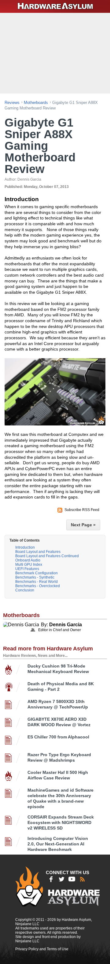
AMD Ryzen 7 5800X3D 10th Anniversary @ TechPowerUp (58, 704)
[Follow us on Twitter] (61, 879)
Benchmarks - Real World (36, 582)
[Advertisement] (56, 52)
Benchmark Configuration (36, 573)
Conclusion (24, 590)
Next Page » (83, 524)
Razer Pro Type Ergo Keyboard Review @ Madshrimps (59, 757)
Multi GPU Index (28, 564)
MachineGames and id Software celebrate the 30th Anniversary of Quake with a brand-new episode (61, 798)
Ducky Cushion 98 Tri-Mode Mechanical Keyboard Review (58, 669)
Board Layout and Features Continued (47, 556)
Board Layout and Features (38, 552)
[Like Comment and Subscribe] (72, 879)
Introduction (25, 547)
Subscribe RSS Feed (81, 510)
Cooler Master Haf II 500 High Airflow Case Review (58, 775)
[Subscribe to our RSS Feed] (82, 879)
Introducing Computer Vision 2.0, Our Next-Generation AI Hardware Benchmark (58, 844)
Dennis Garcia (65, 624)
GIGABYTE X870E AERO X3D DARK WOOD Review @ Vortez (59, 722)
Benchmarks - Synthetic (34, 577)
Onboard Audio (27, 560)
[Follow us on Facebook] (51, 879)
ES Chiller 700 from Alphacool (58, 736)
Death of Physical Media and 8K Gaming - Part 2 (61, 686)
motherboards (36, 102)
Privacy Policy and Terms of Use (41, 949)
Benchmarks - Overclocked (37, 586)
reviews (12, 102)
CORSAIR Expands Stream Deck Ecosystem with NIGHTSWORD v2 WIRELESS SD (61, 822)
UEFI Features (27, 569)
